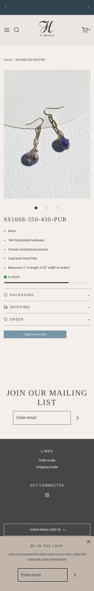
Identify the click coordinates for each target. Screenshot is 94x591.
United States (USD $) (45, 529)
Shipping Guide (47, 467)
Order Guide (47, 460)
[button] (47, 134)
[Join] (77, 418)
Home (8, 60)
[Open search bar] (18, 30)
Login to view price (35, 334)
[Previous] (5, 7)
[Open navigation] (7, 30)
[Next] (88, 7)
